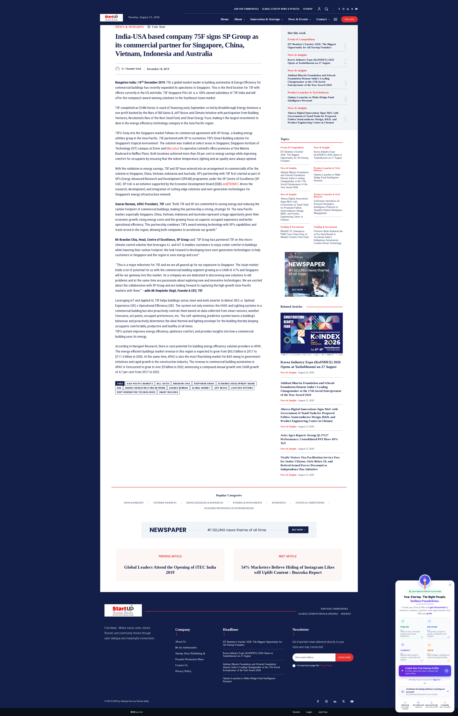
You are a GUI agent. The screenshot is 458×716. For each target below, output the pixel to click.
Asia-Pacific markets (140, 383)
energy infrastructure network (145, 388)
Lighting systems (242, 388)
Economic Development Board (236, 383)
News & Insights (129, 26)
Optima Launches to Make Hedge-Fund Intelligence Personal (311, 99)
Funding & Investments (292, 227)
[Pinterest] (250, 68)
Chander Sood (133, 68)
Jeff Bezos (220, 388)
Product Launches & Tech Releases (308, 92)
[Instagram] (343, 9)
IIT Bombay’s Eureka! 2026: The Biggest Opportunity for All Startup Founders (312, 46)
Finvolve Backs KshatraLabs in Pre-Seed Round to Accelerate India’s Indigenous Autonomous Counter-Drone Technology (328, 237)
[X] (352, 9)
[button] (326, 9)
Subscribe (344, 657)
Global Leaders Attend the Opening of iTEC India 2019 (170, 570)
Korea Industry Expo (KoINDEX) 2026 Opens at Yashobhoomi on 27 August (311, 61)
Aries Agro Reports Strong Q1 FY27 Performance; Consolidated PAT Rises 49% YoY (309, 439)
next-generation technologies (136, 392)
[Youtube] (356, 9)
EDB (119, 388)
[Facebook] (339, 9)
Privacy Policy (325, 665)
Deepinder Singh (204, 383)
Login (309, 712)
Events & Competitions (301, 39)
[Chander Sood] (118, 69)
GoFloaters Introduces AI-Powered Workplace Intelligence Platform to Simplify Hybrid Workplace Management (328, 207)
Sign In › (437, 679)
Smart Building (168, 392)
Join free (322, 712)
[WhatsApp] (258, 68)
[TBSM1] (232, 184)
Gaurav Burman (178, 388)
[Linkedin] (348, 9)
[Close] (450, 584)
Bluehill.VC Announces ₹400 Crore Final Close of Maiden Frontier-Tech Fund (295, 234)
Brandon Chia (181, 383)
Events (296, 712)
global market (201, 388)
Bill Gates (163, 383)
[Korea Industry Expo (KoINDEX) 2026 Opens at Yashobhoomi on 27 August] (312, 334)
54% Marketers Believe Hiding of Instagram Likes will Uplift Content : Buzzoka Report (287, 570)
